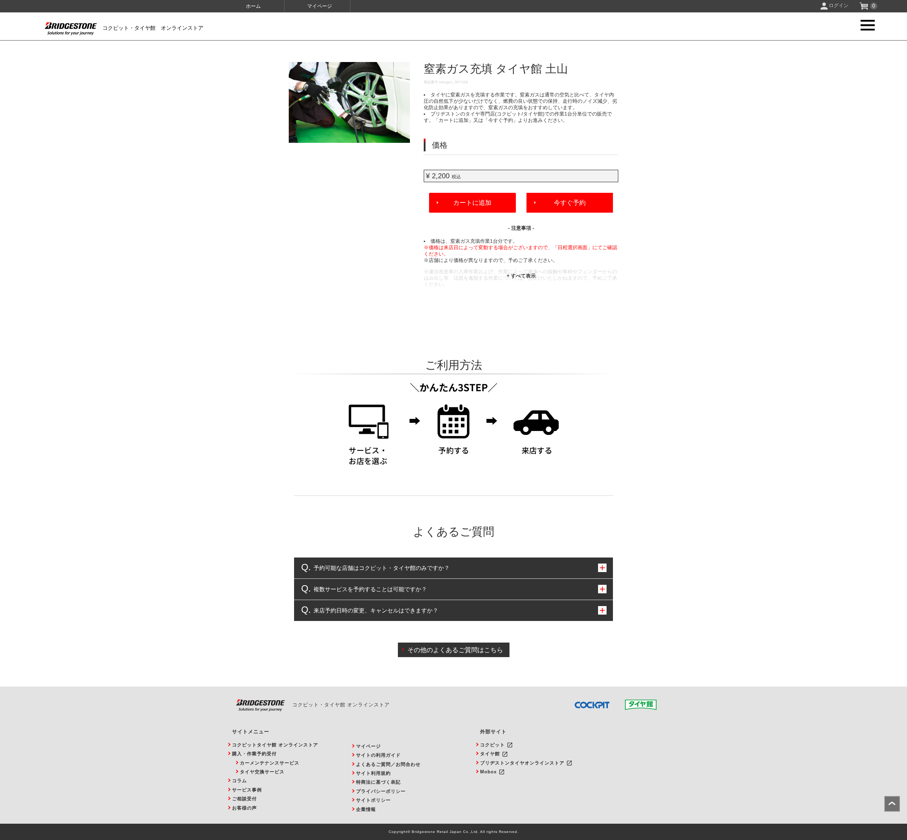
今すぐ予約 (570, 202)
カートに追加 (472, 202)
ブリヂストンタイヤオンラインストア (522, 763)
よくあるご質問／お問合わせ (388, 764)
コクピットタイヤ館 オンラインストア (275, 744)
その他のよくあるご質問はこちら (455, 650)
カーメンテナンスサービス (269, 763)
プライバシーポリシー (381, 791)
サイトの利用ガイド (378, 755)
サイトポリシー (373, 800)
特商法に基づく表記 (378, 782)
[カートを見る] (865, 8)
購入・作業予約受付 (254, 753)
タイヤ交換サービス (262, 771)
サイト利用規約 (373, 773)
